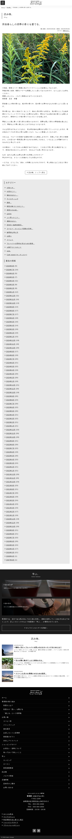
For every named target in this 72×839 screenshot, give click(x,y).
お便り (9, 236)
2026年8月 (10, 266)
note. (9, 251)
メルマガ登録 (8, 776)
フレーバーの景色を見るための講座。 (21, 243)
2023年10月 (10, 392)
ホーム (3, 7)
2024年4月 (10, 370)
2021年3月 (10, 508)
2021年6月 (10, 497)
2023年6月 (10, 407)
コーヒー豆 (7, 721)
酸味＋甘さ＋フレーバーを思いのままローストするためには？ (39, 647)
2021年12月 (10, 474)
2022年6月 (10, 452)
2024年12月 (10, 340)
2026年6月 (10, 273)
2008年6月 (10, 556)
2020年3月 (10, 552)
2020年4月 (10, 549)
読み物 (4, 772)
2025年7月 (10, 314)
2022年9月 (10, 441)
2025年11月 (10, 299)
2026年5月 (10, 277)
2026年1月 (10, 292)
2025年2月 (10, 333)
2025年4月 (10, 325)
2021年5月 (10, 500)
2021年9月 (10, 485)
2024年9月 (10, 351)
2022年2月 (10, 467)
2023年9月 (10, 396)
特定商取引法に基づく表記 (13, 819)
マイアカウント (9, 817)
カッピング (7, 760)
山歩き (9, 214)
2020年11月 (10, 523)
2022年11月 (10, 433)
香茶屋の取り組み (8, 701)
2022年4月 (10, 459)
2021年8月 (10, 489)
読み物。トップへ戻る (36, 172)
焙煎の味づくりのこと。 (16, 206)
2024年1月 (10, 381)
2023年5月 (10, 411)
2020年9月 (10, 530)
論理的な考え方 (12, 232)
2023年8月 (10, 400)
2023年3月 (10, 418)
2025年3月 (10, 329)
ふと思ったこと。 (13, 217)
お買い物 (5, 717)
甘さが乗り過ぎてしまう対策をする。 (30, 660)
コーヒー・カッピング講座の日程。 (20, 228)
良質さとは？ (8, 705)
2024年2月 (10, 377)
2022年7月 (10, 448)
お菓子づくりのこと (14, 247)
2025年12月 (10, 296)
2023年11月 (10, 389)
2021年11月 (10, 478)
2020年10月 (10, 526)
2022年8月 (10, 444)
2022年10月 (10, 437)
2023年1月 (10, 426)
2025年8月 (10, 310)
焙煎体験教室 (8, 768)
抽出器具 (6, 729)
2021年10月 (10, 482)
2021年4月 (10, 504)
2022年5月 (10, 456)
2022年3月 (10, 463)
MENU (2, 3)
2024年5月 (10, 366)
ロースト (6, 764)
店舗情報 (5, 780)
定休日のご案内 (9, 783)
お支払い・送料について (12, 748)
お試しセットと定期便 (11, 733)
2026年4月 (10, 281)
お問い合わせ (8, 787)
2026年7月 (10, 270)
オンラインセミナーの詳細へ (37, 628)
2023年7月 (10, 404)
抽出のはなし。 (12, 195)
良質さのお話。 (12, 210)
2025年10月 (10, 303)
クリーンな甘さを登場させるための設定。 (31, 673)
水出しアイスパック (10, 740)
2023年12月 (10, 385)
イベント (10, 240)
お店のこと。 (12, 191)
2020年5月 (10, 545)
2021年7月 (10, 493)
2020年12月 (10, 519)
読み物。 (9, 7)
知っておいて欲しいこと (12, 752)
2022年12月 (10, 430)
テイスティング (12, 199)
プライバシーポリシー (11, 825)
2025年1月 (10, 336)
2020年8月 (10, 534)
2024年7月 (10, 359)
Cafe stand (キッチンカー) (17, 255)
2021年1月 (10, 515)
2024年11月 (10, 344)
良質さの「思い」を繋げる (13, 709)
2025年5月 (10, 322)
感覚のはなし (66, 30)
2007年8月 (10, 560)
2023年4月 (10, 415)
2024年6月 (10, 363)
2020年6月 (10, 541)
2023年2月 (10, 422)
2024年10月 (10, 348)
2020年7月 (10, 537)
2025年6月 (10, 318)
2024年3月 (10, 374)
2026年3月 (10, 284)
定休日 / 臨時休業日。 (15, 225)
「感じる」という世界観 (12, 713)
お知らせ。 (11, 188)
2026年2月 (10, 288)
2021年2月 (10, 511)
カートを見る (8, 814)
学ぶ (3, 756)
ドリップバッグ (9, 725)
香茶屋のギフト (9, 737)
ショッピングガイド (9, 744)
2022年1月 (10, 470)
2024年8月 (10, 355)
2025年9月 (10, 307)
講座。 (9, 202)
